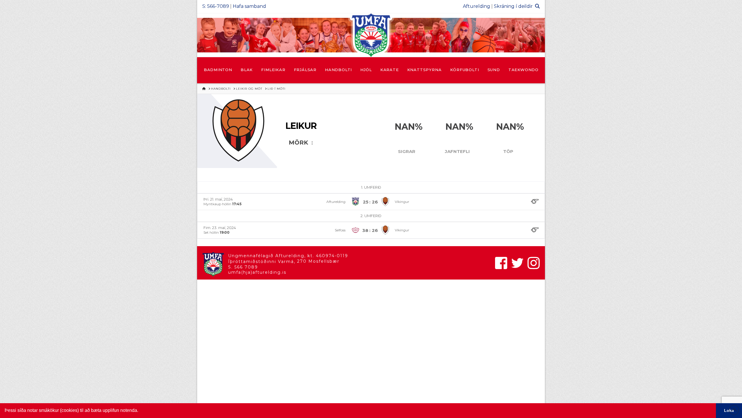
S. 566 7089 (243, 267)
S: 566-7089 (215, 6)
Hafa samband (249, 6)
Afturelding (476, 6)
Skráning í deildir (513, 6)
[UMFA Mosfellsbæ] (371, 35)
